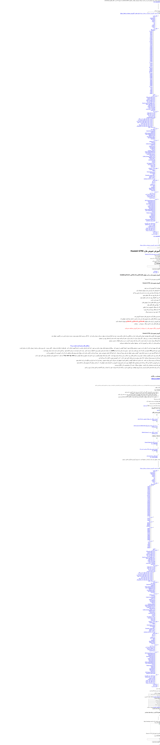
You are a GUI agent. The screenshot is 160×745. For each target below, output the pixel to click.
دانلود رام (156, 28)
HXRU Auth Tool (151, 206)
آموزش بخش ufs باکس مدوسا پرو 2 (145, 120)
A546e (151, 58)
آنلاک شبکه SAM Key (150, 220)
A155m (151, 41)
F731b (151, 64)
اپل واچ (153, 181)
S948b (151, 85)
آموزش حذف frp (151, 115)
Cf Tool (153, 161)
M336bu (150, 71)
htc (154, 23)
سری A (150, 31)
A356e (151, 53)
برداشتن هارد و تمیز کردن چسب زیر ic (80, 345)
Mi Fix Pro (153, 218)
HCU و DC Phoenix (151, 136)
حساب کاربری (155, 234)
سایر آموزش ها (152, 116)
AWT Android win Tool (150, 134)
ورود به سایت (157, 698)
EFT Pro (153, 149)
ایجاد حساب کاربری (156, 708)
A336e (151, 50)
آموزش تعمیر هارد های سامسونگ (145, 124)
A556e (151, 59)
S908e (151, 80)
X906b (151, 93)
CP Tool (153, 162)
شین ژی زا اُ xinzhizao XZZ (149, 178)
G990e (151, 74)
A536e (151, 55)
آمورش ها (155, 111)
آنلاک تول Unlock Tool (150, 143)
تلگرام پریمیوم (152, 225)
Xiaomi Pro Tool (151, 202)
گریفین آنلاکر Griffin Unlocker (149, 156)
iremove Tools (152, 189)
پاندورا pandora (152, 146)
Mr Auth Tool (152, 204)
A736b (151, 61)
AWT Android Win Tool (150, 210)
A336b (151, 49)
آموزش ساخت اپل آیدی (150, 194)
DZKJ (153, 170)
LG (154, 22)
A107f (151, 35)
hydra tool (153, 215)
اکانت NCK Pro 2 (151, 164)
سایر (157, 222)
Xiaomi (153, 20)
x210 (151, 88)
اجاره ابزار (155, 128)
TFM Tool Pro (152, 155)
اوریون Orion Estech (151, 171)
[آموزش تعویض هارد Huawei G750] (152, 254)
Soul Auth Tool (152, 208)
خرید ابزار (156, 140)
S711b (151, 78)
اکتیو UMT (153, 165)
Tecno (154, 27)
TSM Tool (153, 132)
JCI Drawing (152, 172)
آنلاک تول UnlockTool (150, 130)
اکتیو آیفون (153, 110)
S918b (151, 82)
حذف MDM (152, 184)
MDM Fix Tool (152, 135)
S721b (151, 79)
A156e (151, 42)
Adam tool (153, 213)
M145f (151, 68)
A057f (151, 33)
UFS (154, 17)
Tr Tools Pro (152, 148)
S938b (151, 84)
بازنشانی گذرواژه (156, 696)
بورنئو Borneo (152, 169)
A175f (151, 44)
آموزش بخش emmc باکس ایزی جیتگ (144, 122)
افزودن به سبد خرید (156, 268)
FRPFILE (153, 187)
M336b (151, 70)
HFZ (154, 186)
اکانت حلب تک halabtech (150, 224)
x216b (151, 89)
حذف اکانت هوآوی (151, 106)
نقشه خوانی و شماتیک (153, 168)
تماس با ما (155, 232)
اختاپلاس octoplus (151, 150)
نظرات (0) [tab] (155, 272)
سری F (151, 62)
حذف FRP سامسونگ (150, 97)
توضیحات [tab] (156, 271)
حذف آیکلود (155, 180)
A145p (151, 37)
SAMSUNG (152, 18)
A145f (151, 36)
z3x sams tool (152, 147)
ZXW (154, 174)
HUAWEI (153, 19)
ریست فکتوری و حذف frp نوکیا (148, 103)
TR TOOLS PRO (151, 137)
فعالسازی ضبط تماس (150, 109)
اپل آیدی (156, 191)
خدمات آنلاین (155, 95)
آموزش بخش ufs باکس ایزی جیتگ (145, 118)
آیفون (154, 94)
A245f (151, 45)
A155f (151, 40)
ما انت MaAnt (152, 176)
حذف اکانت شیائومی (150, 99)
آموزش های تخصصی (150, 117)
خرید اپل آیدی (152, 193)
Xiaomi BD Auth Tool (150, 203)
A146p (151, 39)
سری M (150, 67)
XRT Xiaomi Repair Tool (150, 200)
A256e (151, 46)
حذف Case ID (152, 197)
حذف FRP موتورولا (151, 101)
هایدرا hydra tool (151, 159)
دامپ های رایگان (151, 127)
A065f (151, 34)
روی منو (153, 183)
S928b (151, 83)
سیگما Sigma (152, 158)
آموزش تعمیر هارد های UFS (146, 123)
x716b (151, 92)
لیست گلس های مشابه (150, 229)
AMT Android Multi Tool (150, 133)
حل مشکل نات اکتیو (151, 195)
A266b (151, 48)
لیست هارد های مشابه (150, 228)
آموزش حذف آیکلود (151, 113)
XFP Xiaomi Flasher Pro (150, 219)
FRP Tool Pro (152, 217)
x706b (151, 91)
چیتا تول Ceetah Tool (151, 154)
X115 (151, 87)
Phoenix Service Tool (150, 212)
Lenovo (153, 21)
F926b (151, 66)
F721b (151, 63)
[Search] (147, 12)
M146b (151, 69)
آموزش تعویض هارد (151, 112)
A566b (151, 60)
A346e (151, 52)
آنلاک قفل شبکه (151, 107)
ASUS (153, 24)
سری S (151, 73)
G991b (151, 75)
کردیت (156, 199)
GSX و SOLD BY (151, 196)
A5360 (151, 57)
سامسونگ (153, 29)
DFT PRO (153, 129)
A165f (151, 43)
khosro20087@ (155, 379)
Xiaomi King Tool (151, 201)
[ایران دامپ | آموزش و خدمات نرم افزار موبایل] (150, 245)
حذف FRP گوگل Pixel (150, 104)
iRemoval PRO (152, 188)
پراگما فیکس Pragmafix (150, 175)
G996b (151, 76)
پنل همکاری (155, 231)
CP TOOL (153, 138)
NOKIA (153, 26)
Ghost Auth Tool (151, 207)
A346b (151, 51)
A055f (151, 32)
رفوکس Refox (152, 177)
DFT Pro (153, 142)
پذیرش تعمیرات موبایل (150, 230)
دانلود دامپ (155, 15)
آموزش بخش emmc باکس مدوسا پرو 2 (144, 121)
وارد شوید (145, 405)
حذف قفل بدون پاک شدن (150, 223)
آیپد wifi (153, 182)
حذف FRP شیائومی (151, 98)
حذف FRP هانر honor (150, 100)
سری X (150, 86)
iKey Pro (153, 190)
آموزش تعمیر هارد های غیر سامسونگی (144, 126)
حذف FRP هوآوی (151, 105)
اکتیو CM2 (153, 166)
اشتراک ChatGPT (151, 226)
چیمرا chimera (152, 141)
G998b (151, 77)
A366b (151, 54)
